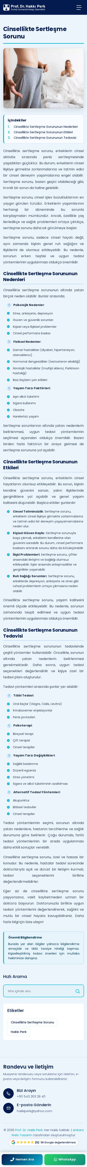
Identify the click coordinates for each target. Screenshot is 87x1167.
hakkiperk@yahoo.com (34, 1111)
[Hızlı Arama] (78, 991)
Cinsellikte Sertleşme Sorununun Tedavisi (45, 138)
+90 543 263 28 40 (31, 1096)
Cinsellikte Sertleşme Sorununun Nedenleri (46, 127)
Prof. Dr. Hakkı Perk (29, 1130)
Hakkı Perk (19, 1032)
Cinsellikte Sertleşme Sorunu (32, 1022)
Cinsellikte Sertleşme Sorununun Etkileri (43, 132)
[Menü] (79, 7)
